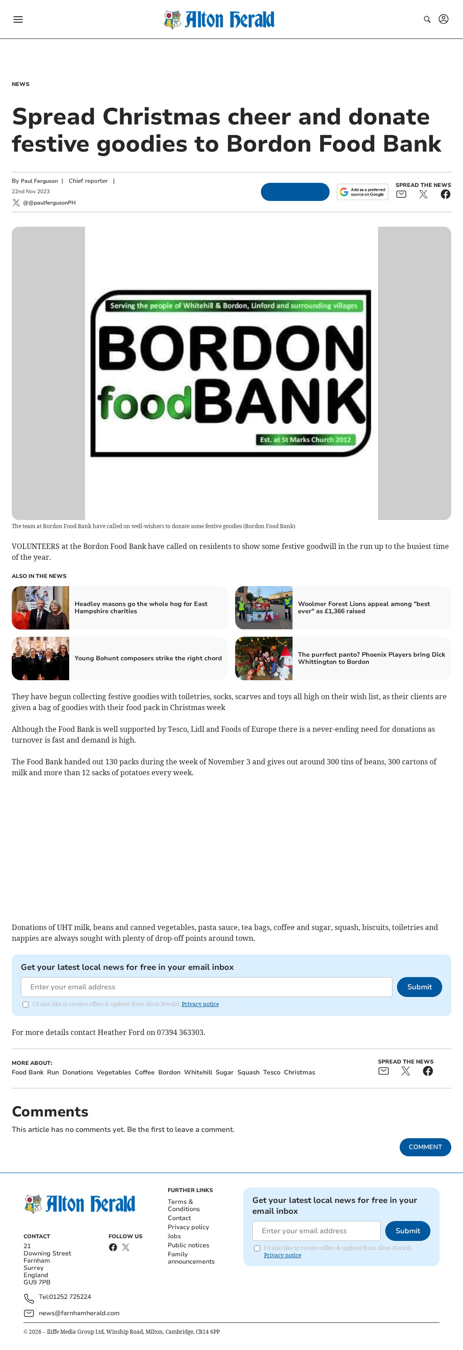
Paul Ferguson (39, 181)
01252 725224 (70, 1297)
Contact (179, 1218)
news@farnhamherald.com (79, 1313)
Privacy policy (188, 1227)
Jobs (174, 1236)
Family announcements (191, 1258)
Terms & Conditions (184, 1205)
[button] (18, 19)
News (20, 84)
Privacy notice (200, 1004)
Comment (425, 1147)
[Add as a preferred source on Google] (362, 192)
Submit (419, 987)
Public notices (188, 1245)
